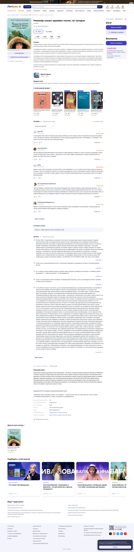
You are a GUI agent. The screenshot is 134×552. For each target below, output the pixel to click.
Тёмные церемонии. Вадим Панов (76, 507)
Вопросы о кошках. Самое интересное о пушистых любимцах (57, 110)
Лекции (89, 10)
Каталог (28, 7)
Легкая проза (77, 83)
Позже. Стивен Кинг (73, 505)
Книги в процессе (80, 10)
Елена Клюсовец (56, 111)
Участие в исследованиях (14, 533)
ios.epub (59, 415)
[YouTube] (125, 533)
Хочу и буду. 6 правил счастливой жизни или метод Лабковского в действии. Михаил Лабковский (93, 510)
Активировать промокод (65, 526)
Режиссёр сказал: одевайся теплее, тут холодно (14, 447)
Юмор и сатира (95, 83)
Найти (99, 7)
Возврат (9, 538)
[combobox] (65, 6)
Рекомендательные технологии (92, 535)
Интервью (46, 482)
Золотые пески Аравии (70, 110)
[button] (19, 53)
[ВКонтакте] (121, 533)
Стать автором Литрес (39, 538)
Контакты (10, 528)
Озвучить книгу (37, 541)
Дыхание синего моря (97, 110)
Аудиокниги (60, 10)
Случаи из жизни (86, 83)
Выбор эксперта (13, 482)
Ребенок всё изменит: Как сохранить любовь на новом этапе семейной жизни (42, 110)
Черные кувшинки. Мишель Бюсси (77, 512)
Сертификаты (116, 10)
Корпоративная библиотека (40, 543)
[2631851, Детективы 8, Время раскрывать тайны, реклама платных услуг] (67, 2)
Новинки (29, 10)
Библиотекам (36, 531)
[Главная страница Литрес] (14, 7)
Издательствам (37, 526)
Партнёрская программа (39, 536)
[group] (68, 132)
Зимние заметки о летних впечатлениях (83, 110)
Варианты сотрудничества (40, 533)
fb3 (56, 415)
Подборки (52, 10)
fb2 (53, 415)
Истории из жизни (68, 83)
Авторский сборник (39, 83)
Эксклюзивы (69, 10)
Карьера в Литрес (12, 531)
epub (50, 415)
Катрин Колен (37, 111)
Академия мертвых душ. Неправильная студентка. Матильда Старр (24, 510)
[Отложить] (49, 93)
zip (70, 415)
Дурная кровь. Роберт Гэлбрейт (15, 505)
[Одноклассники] (114, 533)
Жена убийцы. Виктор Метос (14, 507)
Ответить (97, 142)
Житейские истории (57, 83)
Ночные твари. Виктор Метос (75, 515)
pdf (66, 415)
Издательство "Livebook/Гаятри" (58, 412)
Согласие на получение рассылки (93, 532)
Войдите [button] (37, 230)
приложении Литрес (121, 527)
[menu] (45, 126)
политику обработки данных (121, 543)
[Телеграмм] (118, 533)
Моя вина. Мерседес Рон (13, 516)
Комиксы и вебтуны (99, 10)
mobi (63, 415)
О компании (10, 526)
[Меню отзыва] (102, 142)
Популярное (37, 10)
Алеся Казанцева (12, 448)
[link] (66, 131)
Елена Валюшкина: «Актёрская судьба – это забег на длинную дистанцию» (92, 486)
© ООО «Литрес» (67, 549)
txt (68, 415)
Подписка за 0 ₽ (11, 10)
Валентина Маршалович (70, 111)
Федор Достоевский (82, 111)
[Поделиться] (126, 19)
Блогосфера (48, 83)
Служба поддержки (12, 536)
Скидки (45, 10)
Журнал (108, 10)
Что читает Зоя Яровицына (19, 485)
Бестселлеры (61, 528)
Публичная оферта (89, 526)
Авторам (35, 528)
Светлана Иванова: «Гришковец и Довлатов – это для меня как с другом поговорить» (57, 487)
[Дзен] (110, 533)
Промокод (21, 10)
